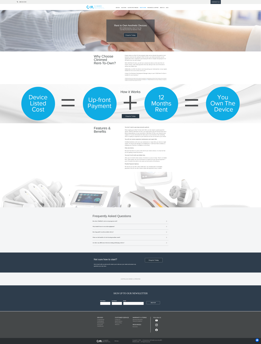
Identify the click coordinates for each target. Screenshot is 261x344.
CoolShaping (100, 321)
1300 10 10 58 (22, 2)
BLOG (167, 7)
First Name (102, 300)
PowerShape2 (100, 322)
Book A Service (118, 321)
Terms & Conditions (137, 321)
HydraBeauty (100, 326)
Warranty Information (138, 319)
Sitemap (116, 341)
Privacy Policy (118, 322)
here (147, 79)
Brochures (135, 326)
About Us (117, 324)
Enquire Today (131, 35)
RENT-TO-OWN (143, 7)
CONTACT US (216, 2)
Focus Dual (100, 324)
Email (124, 300)
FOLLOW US (157, 317)
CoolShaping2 (100, 319)
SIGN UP (153, 302)
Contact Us (117, 319)
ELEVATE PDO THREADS (133, 7)
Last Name (114, 300)
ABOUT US (162, 7)
